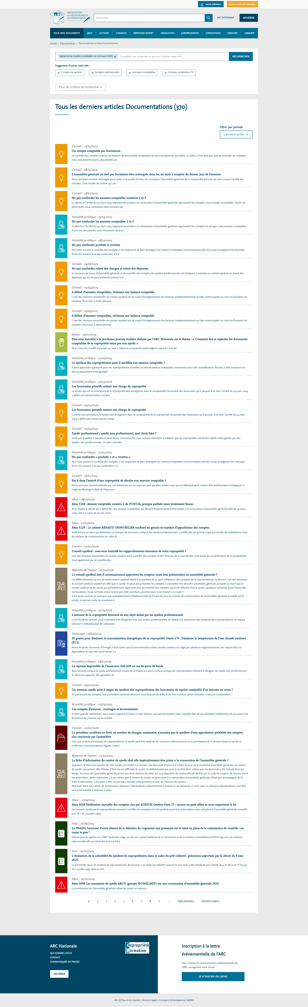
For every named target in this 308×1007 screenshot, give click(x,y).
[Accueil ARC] (70, 17)
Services (232, 33)
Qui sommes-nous (61, 953)
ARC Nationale (225, 17)
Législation (167, 33)
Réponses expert (143, 33)
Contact (55, 957)
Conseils (121, 33)
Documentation (67, 43)
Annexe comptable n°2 (181, 72)
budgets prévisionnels (107, 72)
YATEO (190, 1000)
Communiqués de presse (65, 961)
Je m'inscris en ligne (213, 976)
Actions (104, 33)
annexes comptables (144, 72)
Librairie (249, 33)
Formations (213, 33)
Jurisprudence (190, 33)
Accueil (53, 43)
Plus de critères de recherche (79, 87)
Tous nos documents (67, 33)
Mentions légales (149, 1000)
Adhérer (248, 17)
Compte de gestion (71, 72)
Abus (89, 33)
